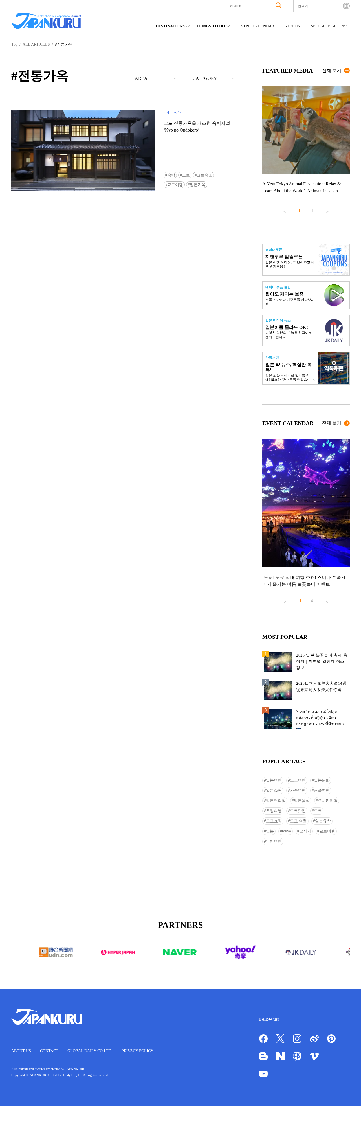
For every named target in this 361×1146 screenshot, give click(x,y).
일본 (270, 831)
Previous (285, 209)
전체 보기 (331, 70)
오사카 (305, 831)
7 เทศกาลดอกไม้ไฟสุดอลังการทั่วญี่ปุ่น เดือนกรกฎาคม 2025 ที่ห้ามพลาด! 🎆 (322, 719)
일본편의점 (276, 801)
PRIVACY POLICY (137, 1051)
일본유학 (323, 821)
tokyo (286, 831)
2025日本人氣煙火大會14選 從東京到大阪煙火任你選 (321, 686)
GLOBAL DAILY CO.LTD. (90, 1051)
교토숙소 (204, 175)
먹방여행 (274, 841)
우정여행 (274, 811)
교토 (186, 175)
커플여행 (322, 790)
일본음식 (302, 801)
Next (327, 209)
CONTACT (49, 1051)
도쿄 (318, 811)
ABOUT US (21, 1051)
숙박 (171, 175)
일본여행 (274, 780)
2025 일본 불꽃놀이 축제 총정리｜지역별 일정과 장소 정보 (321, 661)
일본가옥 (198, 185)
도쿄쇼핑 (274, 821)
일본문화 (322, 780)
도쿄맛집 (298, 811)
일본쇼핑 (274, 790)
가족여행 (298, 790)
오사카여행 (328, 801)
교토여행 (175, 185)
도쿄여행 (298, 780)
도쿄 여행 (298, 821)
